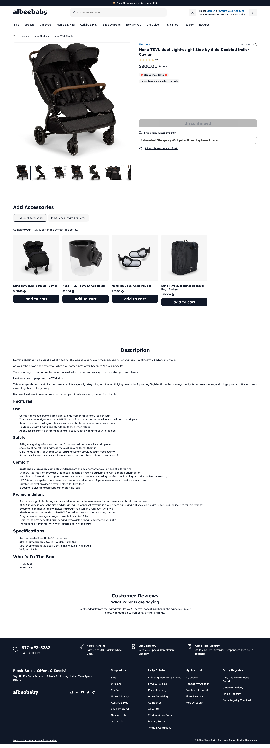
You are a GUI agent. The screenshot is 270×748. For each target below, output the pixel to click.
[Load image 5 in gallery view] (95, 173)
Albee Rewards (194, 696)
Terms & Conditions (159, 727)
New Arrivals (118, 715)
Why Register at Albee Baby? (236, 679)
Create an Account (196, 690)
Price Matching (157, 690)
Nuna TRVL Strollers (64, 36)
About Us (153, 708)
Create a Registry (233, 687)
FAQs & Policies (157, 683)
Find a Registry (232, 693)
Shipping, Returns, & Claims (164, 677)
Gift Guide (117, 721)
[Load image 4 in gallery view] (77, 173)
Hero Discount (194, 702)
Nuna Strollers (41, 36)
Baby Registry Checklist (237, 700)
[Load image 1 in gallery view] (22, 173)
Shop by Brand (120, 708)
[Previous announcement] (14, 3)
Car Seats (116, 690)
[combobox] (118, 12)
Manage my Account (197, 683)
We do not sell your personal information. (35, 740)
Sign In (211, 10)
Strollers (116, 683)
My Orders (191, 677)
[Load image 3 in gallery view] (58, 173)
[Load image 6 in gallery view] (113, 173)
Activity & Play (119, 702)
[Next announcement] (255, 3)
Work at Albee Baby (160, 715)
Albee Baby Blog (158, 696)
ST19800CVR (247, 44)
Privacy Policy (156, 721)
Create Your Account (231, 10)
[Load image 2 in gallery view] (40, 173)
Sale (113, 677)
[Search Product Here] (74, 12)
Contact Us (155, 702)
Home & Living (120, 696)
